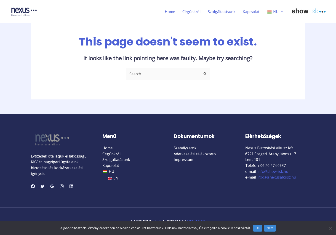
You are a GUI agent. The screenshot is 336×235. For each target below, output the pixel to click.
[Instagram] (62, 186)
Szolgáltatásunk (221, 11)
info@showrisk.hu (272, 171)
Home (170, 11)
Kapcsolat (251, 11)
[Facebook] (33, 186)
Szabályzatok (185, 147)
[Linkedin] (71, 186)
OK (258, 228)
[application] (281, 11)
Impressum (183, 159)
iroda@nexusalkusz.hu (276, 177)
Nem (270, 228)
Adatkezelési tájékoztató (195, 153)
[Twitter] (42, 186)
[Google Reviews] (52, 186)
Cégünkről (191, 11)
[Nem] (330, 228)
